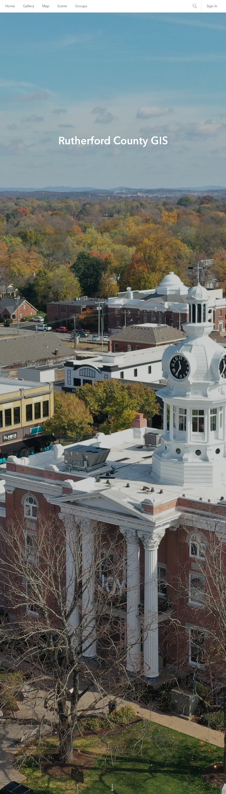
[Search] (195, 6)
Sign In (212, 6)
